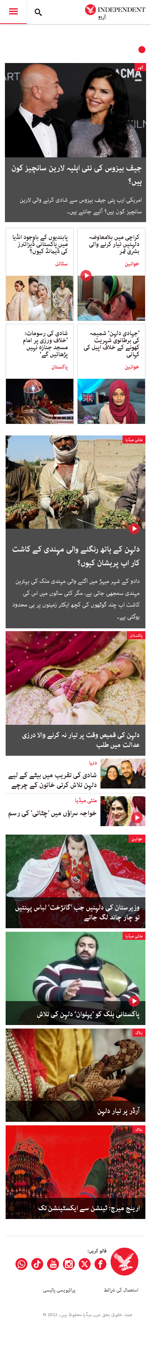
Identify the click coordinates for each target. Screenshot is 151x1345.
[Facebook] (100, 1264)
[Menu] (13, 12)
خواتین (132, 264)
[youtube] (53, 1264)
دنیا (93, 763)
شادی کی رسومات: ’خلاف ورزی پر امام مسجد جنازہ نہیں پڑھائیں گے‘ (45, 344)
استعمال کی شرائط (121, 1290)
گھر (140, 67)
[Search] (38, 12)
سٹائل (61, 264)
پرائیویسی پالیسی (59, 1290)
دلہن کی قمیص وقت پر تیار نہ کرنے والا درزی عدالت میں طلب (81, 740)
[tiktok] (37, 1264)
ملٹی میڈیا (134, 440)
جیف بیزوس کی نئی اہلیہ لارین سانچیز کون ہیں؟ (76, 175)
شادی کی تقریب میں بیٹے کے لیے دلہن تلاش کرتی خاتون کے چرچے (52, 780)
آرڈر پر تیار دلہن (118, 1111)
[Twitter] (85, 1264)
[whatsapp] (21, 1264)
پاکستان (59, 367)
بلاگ (139, 1033)
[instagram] (69, 1264)
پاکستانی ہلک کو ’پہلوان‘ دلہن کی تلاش (88, 1014)
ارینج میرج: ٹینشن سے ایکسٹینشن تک (89, 1208)
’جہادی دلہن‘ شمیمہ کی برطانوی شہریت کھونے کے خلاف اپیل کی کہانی (111, 344)
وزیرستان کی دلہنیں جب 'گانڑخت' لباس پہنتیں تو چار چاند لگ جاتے (77, 913)
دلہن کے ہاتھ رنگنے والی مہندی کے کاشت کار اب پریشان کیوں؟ (76, 556)
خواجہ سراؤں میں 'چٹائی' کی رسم (52, 813)
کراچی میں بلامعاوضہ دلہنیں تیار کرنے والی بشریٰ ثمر (114, 244)
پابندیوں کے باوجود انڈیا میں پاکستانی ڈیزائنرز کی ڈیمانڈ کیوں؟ (40, 244)
